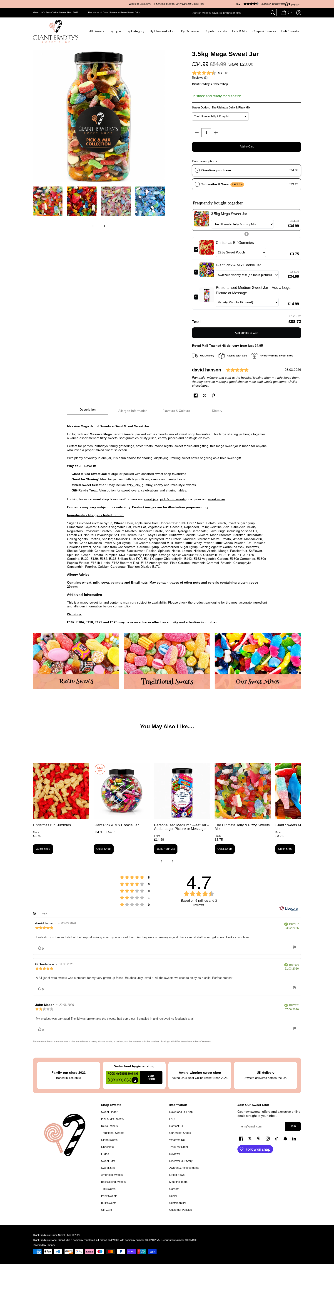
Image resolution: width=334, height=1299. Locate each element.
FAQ (171, 1119)
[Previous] (36, 116)
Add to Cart (247, 146)
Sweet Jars (108, 1167)
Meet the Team (178, 1182)
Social (173, 1196)
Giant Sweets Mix (289, 825)
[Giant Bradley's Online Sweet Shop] (55, 31)
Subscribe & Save (222, 184)
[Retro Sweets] (76, 661)
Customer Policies (180, 1209)
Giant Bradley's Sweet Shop (210, 84)
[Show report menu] (295, 947)
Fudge (105, 1154)
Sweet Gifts (108, 1161)
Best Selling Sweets (113, 1182)
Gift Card (106, 1209)
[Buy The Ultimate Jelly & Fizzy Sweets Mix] (243, 791)
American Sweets (112, 1174)
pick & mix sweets (173, 499)
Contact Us (176, 1126)
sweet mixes (216, 499)
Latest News (176, 1174)
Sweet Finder (109, 1112)
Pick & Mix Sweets (112, 1119)
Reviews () (199, 77)
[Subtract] (197, 133)
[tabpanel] (167, 522)
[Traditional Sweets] (167, 661)
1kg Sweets (108, 1189)
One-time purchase (216, 170)
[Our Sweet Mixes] (258, 661)
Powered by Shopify (44, 1245)
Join (293, 1126)
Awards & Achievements (184, 1167)
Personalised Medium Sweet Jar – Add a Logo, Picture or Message (181, 827)
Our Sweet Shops (180, 1132)
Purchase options (204, 161)
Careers (174, 1189)
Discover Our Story (180, 1161)
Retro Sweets (109, 1126)
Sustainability (177, 1203)
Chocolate (107, 1147)
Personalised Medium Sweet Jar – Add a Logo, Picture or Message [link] (253, 290)
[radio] (197, 170)
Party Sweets (109, 1196)
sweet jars (151, 499)
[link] (201, 220)
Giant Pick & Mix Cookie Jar (116, 825)
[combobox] (229, 12)
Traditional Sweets (112, 1132)
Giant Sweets (109, 1140)
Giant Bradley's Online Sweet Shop (52, 1235)
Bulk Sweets (108, 1203)
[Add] (216, 133)
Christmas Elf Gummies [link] (235, 243)
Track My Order (178, 1147)
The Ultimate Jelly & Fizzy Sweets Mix (242, 827)
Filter (42, 914)
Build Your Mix (166, 848)
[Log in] (298, 12)
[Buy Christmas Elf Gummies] (61, 791)
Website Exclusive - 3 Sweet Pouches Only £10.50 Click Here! (167, 3)
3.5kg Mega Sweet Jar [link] (229, 214)
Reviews (174, 1154)
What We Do (177, 1140)
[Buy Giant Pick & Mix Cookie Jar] (122, 791)
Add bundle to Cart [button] (246, 332)
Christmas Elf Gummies (52, 825)
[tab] (87, 411)
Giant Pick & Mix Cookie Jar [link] (238, 265)
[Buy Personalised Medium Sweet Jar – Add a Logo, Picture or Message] (182, 791)
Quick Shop (43, 848)
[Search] (273, 12)
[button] (266, 3)
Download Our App (181, 1112)
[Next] (162, 116)
